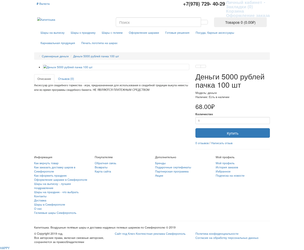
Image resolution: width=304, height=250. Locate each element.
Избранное (223, 171)
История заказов (227, 167)
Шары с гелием (112, 32)
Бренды (160, 163)
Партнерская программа (172, 171)
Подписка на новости (230, 175)
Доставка (40, 200)
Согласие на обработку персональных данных (227, 238)
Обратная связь (105, 163)
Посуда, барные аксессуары (215, 32)
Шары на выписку (53, 32)
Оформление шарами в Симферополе (60, 179)
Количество (204, 114)
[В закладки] (198, 66)
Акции (159, 175)
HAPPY (5, 248)
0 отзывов (202, 143)
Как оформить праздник (50, 175)
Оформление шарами (144, 32)
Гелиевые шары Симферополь (55, 213)
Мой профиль (225, 163)
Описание (44, 79)
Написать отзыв (221, 143)
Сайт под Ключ (125, 233)
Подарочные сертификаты (173, 167)
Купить (232, 133)
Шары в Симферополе (49, 204)
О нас (38, 208)
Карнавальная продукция (58, 43)
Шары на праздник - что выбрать (56, 192)
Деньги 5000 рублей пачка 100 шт (96, 56)
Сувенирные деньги (55, 56)
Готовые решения (177, 32)
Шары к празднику (83, 32)
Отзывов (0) (66, 79)
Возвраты (101, 167)
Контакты (40, 196)
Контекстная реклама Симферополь (161, 233)
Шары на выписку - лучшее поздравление (52, 186)
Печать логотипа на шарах (99, 43)
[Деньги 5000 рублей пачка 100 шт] (115, 67)
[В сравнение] (203, 66)
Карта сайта (103, 171)
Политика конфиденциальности (216, 233)
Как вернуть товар (46, 163)
